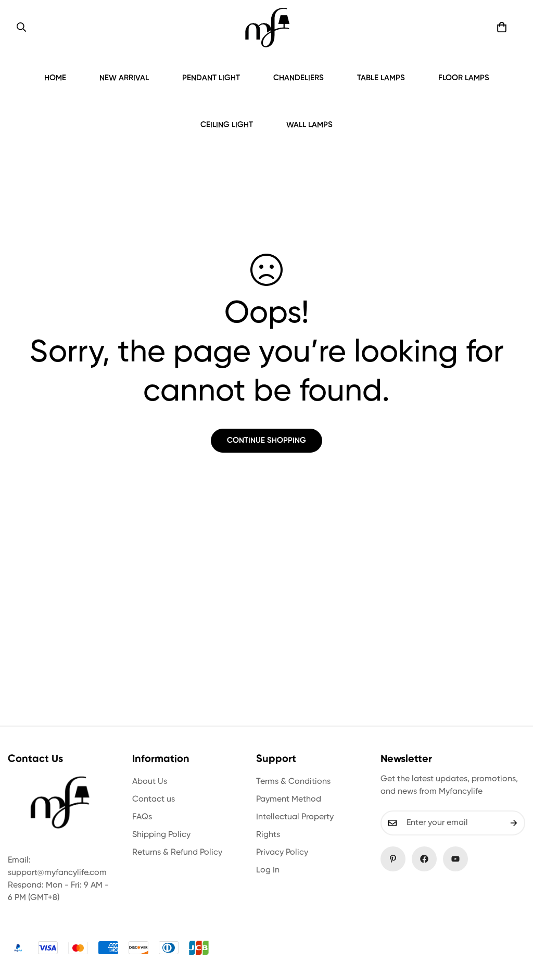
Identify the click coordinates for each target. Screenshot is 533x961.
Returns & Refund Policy (177, 852)
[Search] (21, 27)
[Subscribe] (513, 822)
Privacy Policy (282, 852)
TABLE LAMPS (381, 78)
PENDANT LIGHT (211, 78)
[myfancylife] (267, 27)
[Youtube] (455, 858)
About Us (149, 782)
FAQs (142, 817)
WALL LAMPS (309, 125)
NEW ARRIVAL (124, 78)
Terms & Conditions (293, 782)
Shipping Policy (161, 835)
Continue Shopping (266, 440)
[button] (502, 27)
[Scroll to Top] (513, 904)
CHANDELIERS (298, 78)
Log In (268, 870)
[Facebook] (424, 858)
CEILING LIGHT (226, 125)
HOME (55, 78)
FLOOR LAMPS (463, 78)
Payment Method (288, 799)
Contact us (153, 799)
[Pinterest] (392, 858)
